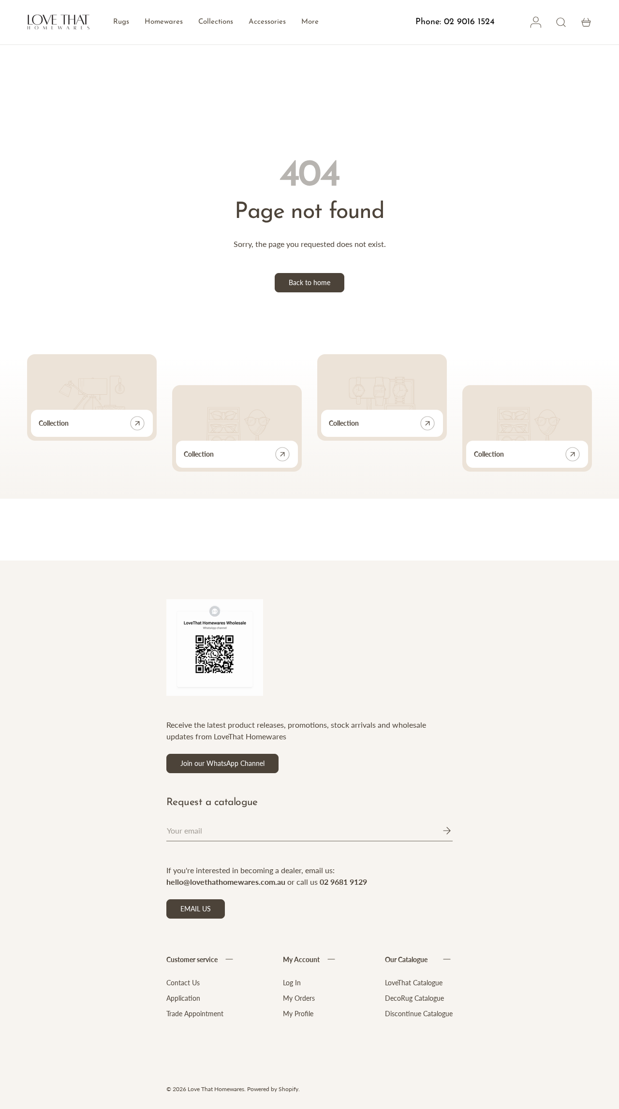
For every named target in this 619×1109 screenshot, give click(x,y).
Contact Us (183, 983)
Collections (215, 22)
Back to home (309, 282)
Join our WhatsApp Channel (222, 763)
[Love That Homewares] (58, 22)
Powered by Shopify (272, 1089)
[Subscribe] (440, 830)
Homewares (164, 22)
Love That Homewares (216, 1089)
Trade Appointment (194, 1013)
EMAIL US (195, 909)
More (310, 22)
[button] (586, 22)
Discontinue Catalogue (419, 1013)
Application (183, 998)
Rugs (121, 22)
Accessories (267, 22)
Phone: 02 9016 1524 (455, 22)
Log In (292, 983)
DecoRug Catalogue (414, 998)
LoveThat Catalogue (413, 983)
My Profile (298, 1013)
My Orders (299, 998)
